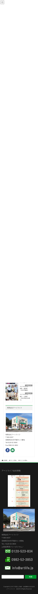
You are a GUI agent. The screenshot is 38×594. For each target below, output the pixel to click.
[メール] (12, 450)
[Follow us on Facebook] (7, 450)
